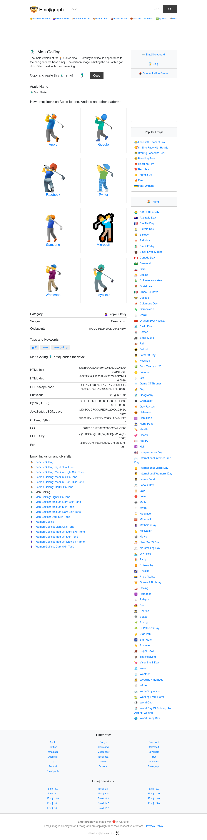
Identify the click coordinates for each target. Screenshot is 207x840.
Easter (141, 332)
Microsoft (103, 244)
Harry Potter (144, 423)
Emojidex (103, 756)
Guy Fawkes (144, 406)
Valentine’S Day (146, 662)
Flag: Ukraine (144, 185)
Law (139, 491)
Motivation (143, 531)
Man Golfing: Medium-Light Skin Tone (55, 502)
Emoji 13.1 (53, 803)
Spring (141, 622)
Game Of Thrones (148, 383)
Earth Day (143, 326)
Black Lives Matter (148, 252)
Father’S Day (144, 355)
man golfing (60, 347)
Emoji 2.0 (103, 788)
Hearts (141, 435)
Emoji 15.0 (154, 803)
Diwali (140, 315)
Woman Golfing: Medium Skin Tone (54, 536)
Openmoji (53, 756)
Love (140, 496)
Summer (142, 645)
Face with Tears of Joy (149, 142)
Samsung (53, 244)
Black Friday (144, 246)
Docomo (103, 766)
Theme (154, 202)
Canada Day (144, 257)
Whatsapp (53, 294)
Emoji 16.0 (103, 808)
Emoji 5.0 (103, 793)
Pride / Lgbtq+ (145, 576)
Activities (135, 18)
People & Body (61, 18)
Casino (141, 275)
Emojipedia (53, 771)
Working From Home (149, 697)
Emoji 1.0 (53, 788)
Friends (141, 372)
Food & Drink (100, 18)
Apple (53, 144)
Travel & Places (119, 18)
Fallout (141, 349)
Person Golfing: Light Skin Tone (51, 467)
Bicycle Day (144, 229)
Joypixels (103, 294)
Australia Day (145, 217)
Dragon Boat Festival (149, 320)
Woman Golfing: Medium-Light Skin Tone (57, 531)
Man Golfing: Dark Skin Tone (50, 517)
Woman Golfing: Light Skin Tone (52, 526)
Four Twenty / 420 (147, 366)
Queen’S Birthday (147, 582)
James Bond (144, 479)
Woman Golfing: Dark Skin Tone (52, 546)
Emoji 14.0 (103, 803)
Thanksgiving (145, 656)
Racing (141, 588)
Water (140, 668)
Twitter (103, 194)
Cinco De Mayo (146, 292)
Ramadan (143, 594)
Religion (142, 599)
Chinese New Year (148, 280)
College (141, 297)
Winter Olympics (147, 691)
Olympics (142, 553)
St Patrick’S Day (146, 628)
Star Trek (142, 634)
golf (34, 347)
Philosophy (143, 565)
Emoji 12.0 (53, 798)
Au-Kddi (53, 766)
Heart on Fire (144, 164)
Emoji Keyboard (154, 54)
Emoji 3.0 (154, 788)
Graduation (143, 400)
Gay (139, 389)
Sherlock (142, 611)
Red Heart (142, 169)
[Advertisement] (103, 36)
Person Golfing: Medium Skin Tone (53, 477)
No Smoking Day (147, 548)
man (45, 347)
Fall (139, 343)
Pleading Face (144, 158)
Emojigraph (51, 9)
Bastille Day (144, 223)
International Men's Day (151, 467)
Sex (139, 605)
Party (140, 559)
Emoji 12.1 (103, 798)
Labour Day (144, 485)
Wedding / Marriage (148, 679)
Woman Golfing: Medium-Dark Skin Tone (57, 541)
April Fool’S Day (146, 212)
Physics (141, 571)
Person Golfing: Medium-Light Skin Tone (57, 472)
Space (140, 616)
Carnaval (142, 263)
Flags (173, 18)
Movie (140, 536)
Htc (154, 756)
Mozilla (103, 761)
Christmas (143, 286)
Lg (53, 761)
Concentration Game (154, 73)
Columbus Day (146, 303)
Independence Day (148, 452)
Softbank (154, 761)
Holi (139, 446)
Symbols (161, 18)
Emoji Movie (144, 337)
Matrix (140, 508)
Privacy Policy (154, 826)
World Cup (143, 702)
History (141, 441)
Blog (154, 64)
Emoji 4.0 (53, 793)
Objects (148, 18)
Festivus (142, 360)
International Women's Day (153, 473)
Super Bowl (144, 651)
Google (103, 144)
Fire (138, 180)
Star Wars (143, 639)
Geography (143, 395)
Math (140, 502)
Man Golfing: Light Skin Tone (50, 497)
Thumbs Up (143, 175)
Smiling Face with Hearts (151, 147)
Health (141, 429)
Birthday (142, 240)
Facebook (53, 194)
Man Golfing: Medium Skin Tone (52, 507)
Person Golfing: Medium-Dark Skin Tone (57, 482)
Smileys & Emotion (40, 18)
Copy (97, 75)
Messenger (103, 751)
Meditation (143, 513)
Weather (142, 674)
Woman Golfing (42, 521)
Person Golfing (41, 462)
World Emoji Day (147, 718)
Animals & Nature (81, 18)
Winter (141, 685)
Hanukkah (143, 418)
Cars (139, 269)
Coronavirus (144, 309)
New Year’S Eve (146, 542)
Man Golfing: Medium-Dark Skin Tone (55, 512)
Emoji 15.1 (53, 808)
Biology (141, 234)
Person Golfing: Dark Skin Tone (51, 487)
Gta (139, 378)
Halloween (143, 412)
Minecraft (142, 519)
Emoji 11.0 (154, 793)
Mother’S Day (145, 525)
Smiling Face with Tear (149, 153)
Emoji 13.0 (154, 798)
